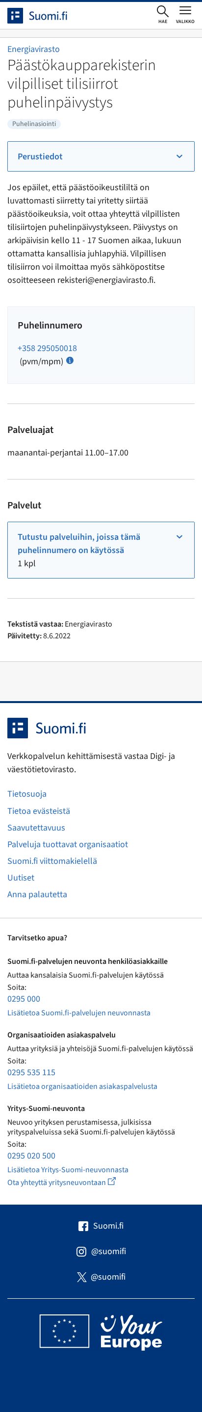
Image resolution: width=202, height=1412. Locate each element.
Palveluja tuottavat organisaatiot (67, 844)
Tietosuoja (27, 794)
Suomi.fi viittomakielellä (52, 861)
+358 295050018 (47, 348)
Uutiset (20, 878)
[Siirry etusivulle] (46, 16)
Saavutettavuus (36, 828)
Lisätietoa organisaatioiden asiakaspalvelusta (82, 1086)
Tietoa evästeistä (38, 811)
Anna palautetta (37, 894)
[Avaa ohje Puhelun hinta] (70, 359)
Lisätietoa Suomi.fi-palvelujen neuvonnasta (79, 1013)
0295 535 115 (31, 1072)
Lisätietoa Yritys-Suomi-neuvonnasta (67, 1170)
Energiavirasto (33, 49)
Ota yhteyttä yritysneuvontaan (72, 1182)
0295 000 (23, 999)
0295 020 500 (31, 1156)
